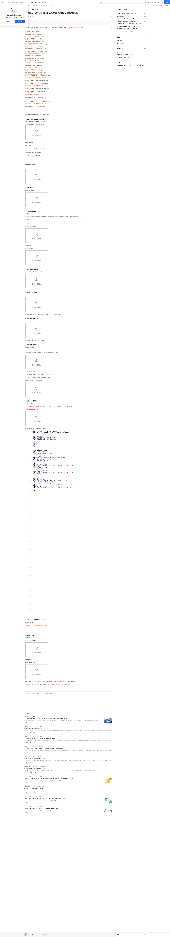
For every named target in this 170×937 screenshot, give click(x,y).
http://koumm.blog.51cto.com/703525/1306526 (35, 109)
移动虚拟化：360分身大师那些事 (124, 57)
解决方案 (21, 2)
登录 (167, 2)
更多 (145, 37)
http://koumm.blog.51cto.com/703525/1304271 (35, 94)
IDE (54, 693)
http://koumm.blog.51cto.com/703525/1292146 (35, 70)
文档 (153, 2)
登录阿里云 (20, 21)
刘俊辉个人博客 (27, 766)
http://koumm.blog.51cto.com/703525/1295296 (35, 74)
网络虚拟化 (39, 746)
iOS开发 (40, 776)
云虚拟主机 (33, 693)
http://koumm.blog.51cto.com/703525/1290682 (35, 50)
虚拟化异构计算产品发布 (122, 52)
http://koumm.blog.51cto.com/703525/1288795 (35, 36)
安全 (34, 736)
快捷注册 (8, 21)
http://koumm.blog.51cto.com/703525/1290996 (35, 53)
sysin (25, 776)
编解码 (33, 716)
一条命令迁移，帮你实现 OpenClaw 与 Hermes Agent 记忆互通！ (130, 65)
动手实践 (28, 5)
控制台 (159, 2)
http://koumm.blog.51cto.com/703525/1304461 (35, 99)
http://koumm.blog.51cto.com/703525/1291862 (35, 63)
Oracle (37, 766)
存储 (30, 716)
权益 (25, 2)
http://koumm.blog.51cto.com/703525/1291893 (35, 67)
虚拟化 (38, 693)
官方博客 (33, 5)
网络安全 (41, 726)
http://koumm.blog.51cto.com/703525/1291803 (35, 60)
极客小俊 (26, 716)
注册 (162, 2)
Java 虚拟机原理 (120, 43)
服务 (39, 2)
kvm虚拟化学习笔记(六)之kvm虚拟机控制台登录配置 (36, 625)
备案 (156, 2)
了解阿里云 (43, 2)
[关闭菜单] (2, 2)
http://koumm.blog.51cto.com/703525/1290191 (35, 43)
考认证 (37, 5)
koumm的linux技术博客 (34, 684)
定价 (29, 2)
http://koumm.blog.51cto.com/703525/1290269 (75, 27)
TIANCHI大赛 (42, 5)
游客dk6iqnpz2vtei (27, 726)
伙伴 (36, 2)
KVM (42, 693)
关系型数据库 (42, 766)
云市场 (32, 2)
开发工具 (50, 693)
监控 (34, 756)
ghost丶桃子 (31, 934)
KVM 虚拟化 (119, 40)
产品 (17, 2)
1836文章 (44, 934)
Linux (46, 693)
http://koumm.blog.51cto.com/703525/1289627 (35, 39)
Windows (43, 746)
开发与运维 (33, 9)
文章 (37, 9)
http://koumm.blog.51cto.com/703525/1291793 (35, 57)
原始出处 (48, 27)
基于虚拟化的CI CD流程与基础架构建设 (125, 54)
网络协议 (37, 726)
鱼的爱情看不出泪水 (28, 786)
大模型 (13, 2)
